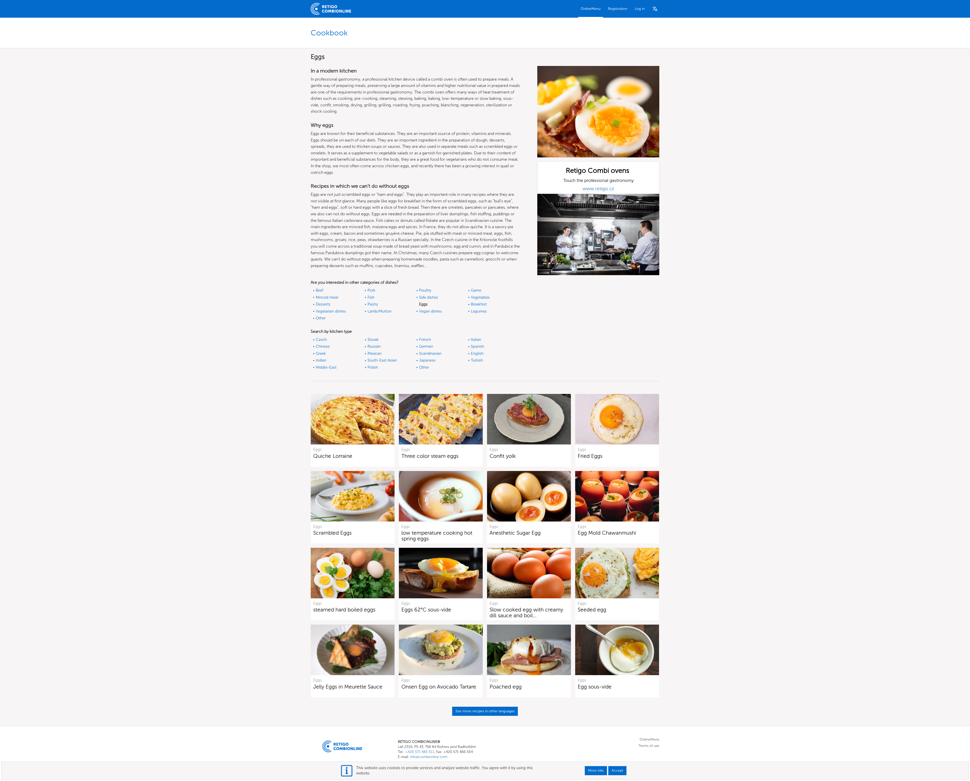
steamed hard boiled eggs (344, 609)
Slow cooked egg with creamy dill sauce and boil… (526, 612)
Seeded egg (592, 609)
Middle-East (326, 367)
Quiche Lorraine (332, 456)
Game (476, 290)
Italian (476, 339)
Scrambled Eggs (332, 533)
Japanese (427, 360)
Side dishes (428, 297)
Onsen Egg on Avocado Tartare (438, 686)
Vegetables (480, 297)
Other (321, 318)
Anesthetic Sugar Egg (515, 533)
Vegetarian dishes (331, 311)
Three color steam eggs (429, 456)
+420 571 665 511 (419, 752)
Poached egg (506, 686)
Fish (371, 297)
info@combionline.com (428, 757)
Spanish (477, 346)
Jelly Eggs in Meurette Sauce (347, 686)
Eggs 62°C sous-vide (426, 609)
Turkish (477, 360)
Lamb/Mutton (380, 311)
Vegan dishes (430, 311)
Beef (319, 290)
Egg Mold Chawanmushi (607, 533)
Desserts (323, 304)
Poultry (425, 290)
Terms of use (649, 746)
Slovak (373, 339)
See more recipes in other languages (485, 711)
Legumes (479, 311)
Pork (371, 290)
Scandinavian (430, 353)
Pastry (373, 304)
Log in (640, 9)
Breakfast (479, 304)
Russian (374, 346)
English (477, 353)
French (425, 339)
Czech (321, 339)
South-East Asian (382, 360)
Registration (617, 9)
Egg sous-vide (595, 686)
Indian (321, 360)
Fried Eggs (590, 456)
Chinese (323, 346)
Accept (617, 770)
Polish (373, 367)
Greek (321, 353)
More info (596, 770)
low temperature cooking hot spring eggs (436, 536)
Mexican (375, 353)
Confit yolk (503, 456)
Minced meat (327, 297)
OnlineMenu (590, 9)
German (426, 346)
